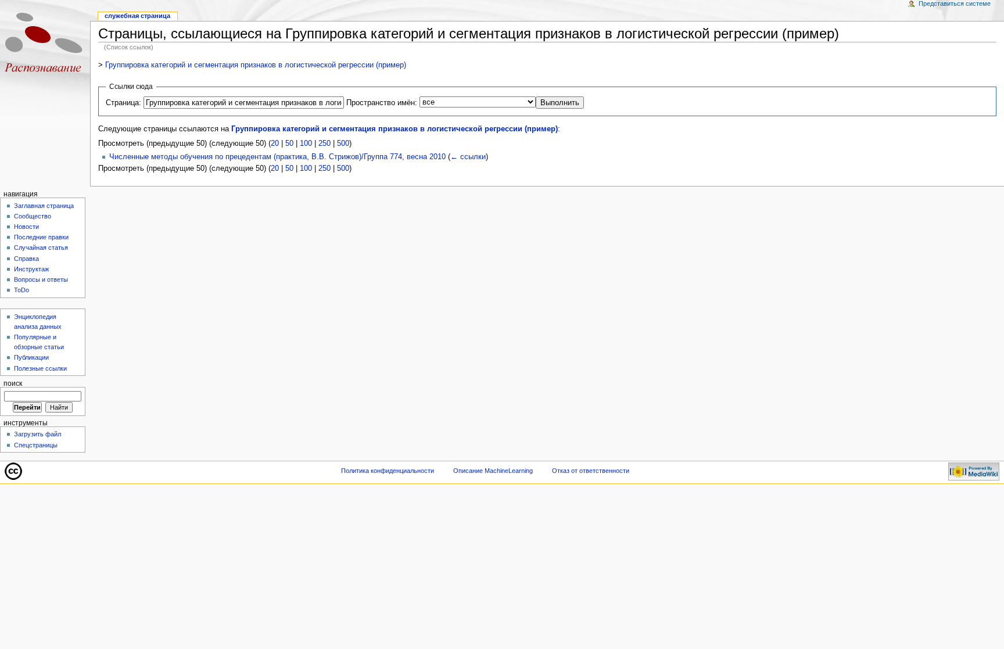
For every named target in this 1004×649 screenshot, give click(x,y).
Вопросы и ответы (41, 279)
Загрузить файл (37, 434)
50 (289, 143)
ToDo (21, 289)
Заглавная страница (44, 205)
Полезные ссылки (40, 368)
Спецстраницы (36, 445)
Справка (26, 258)
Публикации (31, 357)
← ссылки (468, 157)
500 (343, 143)
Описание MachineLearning (493, 470)
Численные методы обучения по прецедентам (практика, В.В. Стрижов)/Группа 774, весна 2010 (277, 157)
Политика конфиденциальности (387, 470)
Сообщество (32, 216)
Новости (26, 226)
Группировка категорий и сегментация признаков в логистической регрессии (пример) (255, 65)
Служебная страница (137, 15)
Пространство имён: (381, 103)
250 (324, 143)
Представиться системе (955, 3)
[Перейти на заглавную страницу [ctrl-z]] (45, 45)
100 (306, 143)
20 (275, 143)
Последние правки (41, 237)
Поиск (12, 383)
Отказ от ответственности (590, 470)
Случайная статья (41, 247)
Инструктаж (31, 269)
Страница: (123, 103)
